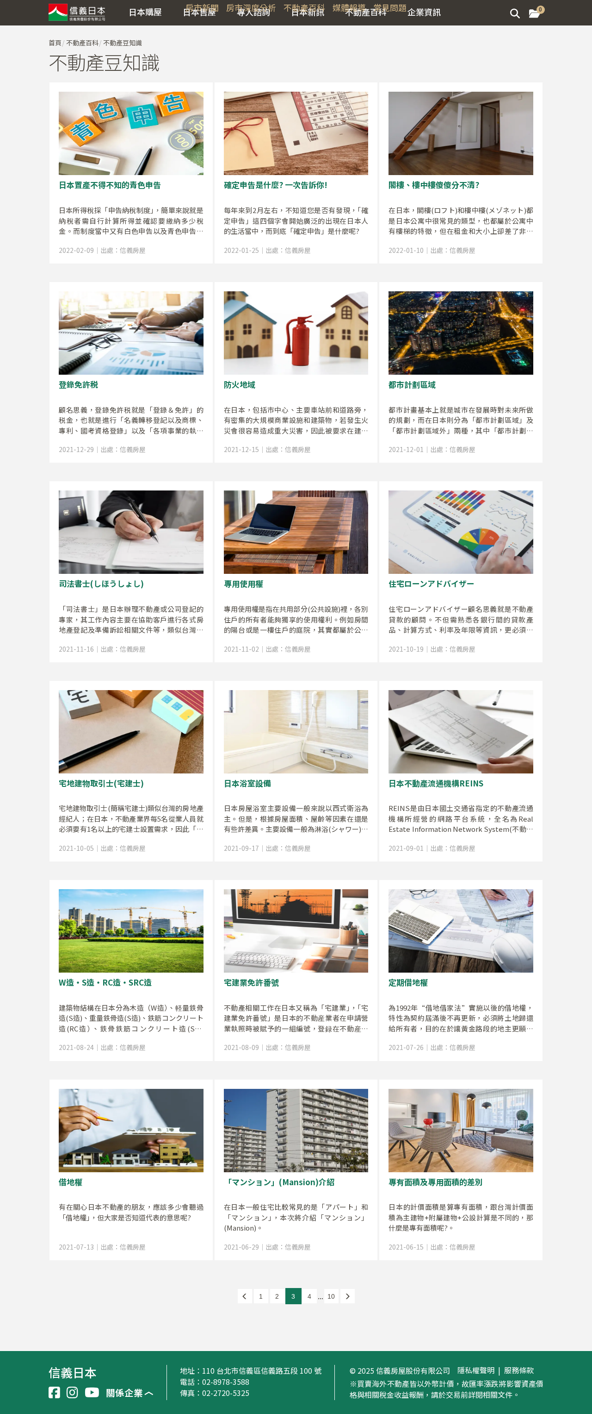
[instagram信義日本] (72, 1392)
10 (331, 1296)
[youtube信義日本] (92, 1392)
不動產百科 (304, 7)
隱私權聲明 (475, 1370)
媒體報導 (349, 7)
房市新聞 (202, 7)
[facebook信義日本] (54, 1392)
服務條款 (519, 1370)
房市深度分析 (251, 7)
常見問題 (390, 7)
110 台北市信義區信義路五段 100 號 (261, 1370)
